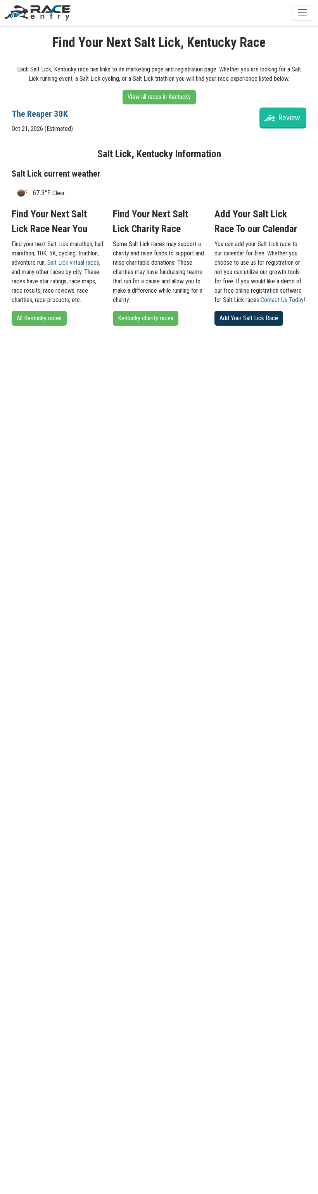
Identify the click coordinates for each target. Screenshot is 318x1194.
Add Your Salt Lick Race (248, 318)
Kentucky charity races (145, 318)
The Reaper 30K (40, 114)
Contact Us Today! (283, 300)
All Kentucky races (39, 318)
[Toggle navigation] (302, 13)
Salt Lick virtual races (73, 262)
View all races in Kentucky (159, 97)
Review (289, 117)
